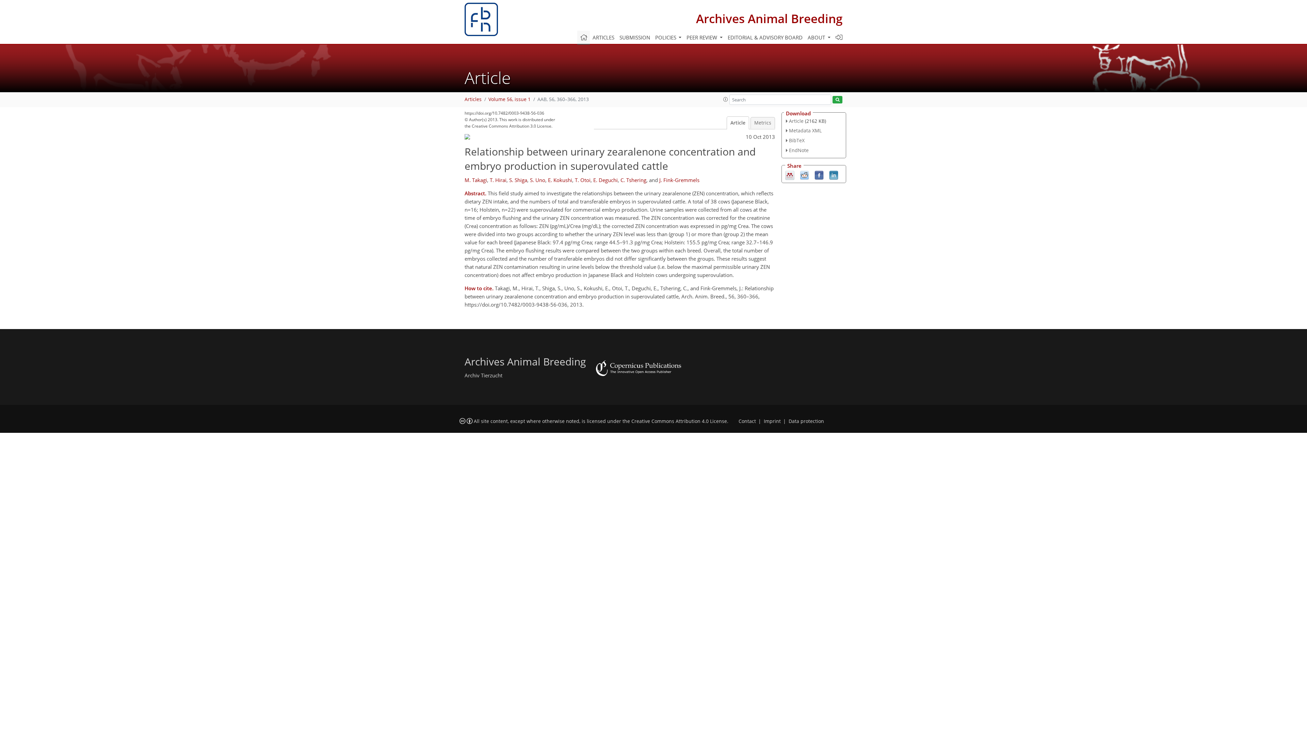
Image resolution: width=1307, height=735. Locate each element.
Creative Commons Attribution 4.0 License (679, 421)
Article (737, 123)
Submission (634, 37)
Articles (603, 37)
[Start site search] (837, 100)
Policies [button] (666, 37)
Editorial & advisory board (765, 37)
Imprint (772, 421)
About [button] (817, 37)
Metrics (762, 123)
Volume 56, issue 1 (509, 99)
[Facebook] (819, 174)
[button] (725, 99)
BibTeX (797, 140)
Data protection (806, 421)
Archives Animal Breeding (769, 19)
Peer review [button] (703, 37)
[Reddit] (804, 174)
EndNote (799, 150)
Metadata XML (805, 130)
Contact (747, 421)
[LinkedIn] (833, 174)
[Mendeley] (789, 174)
